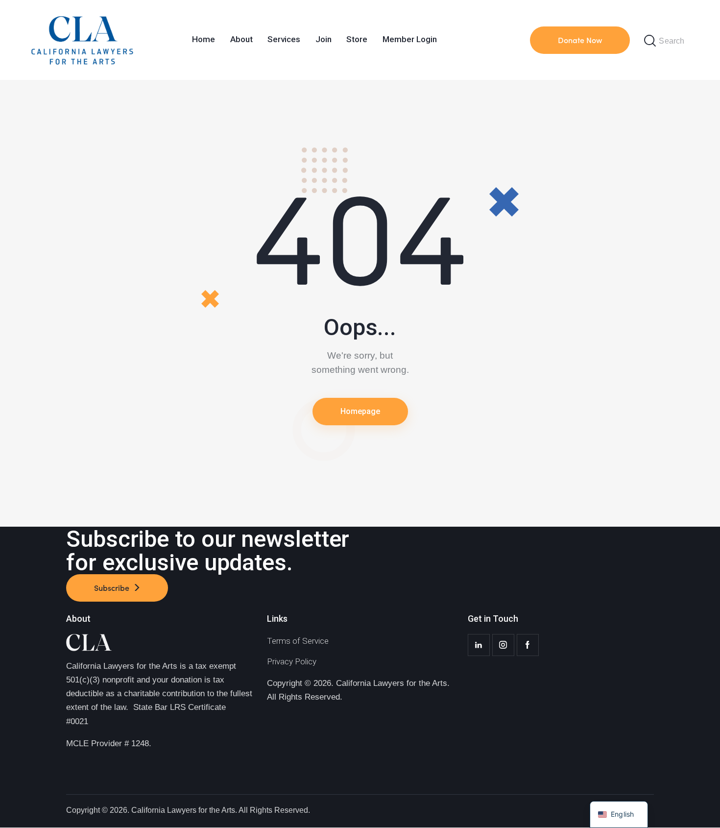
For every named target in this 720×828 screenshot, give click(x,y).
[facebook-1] (528, 645)
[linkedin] (479, 645)
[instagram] (503, 645)
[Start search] (650, 41)
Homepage (360, 411)
